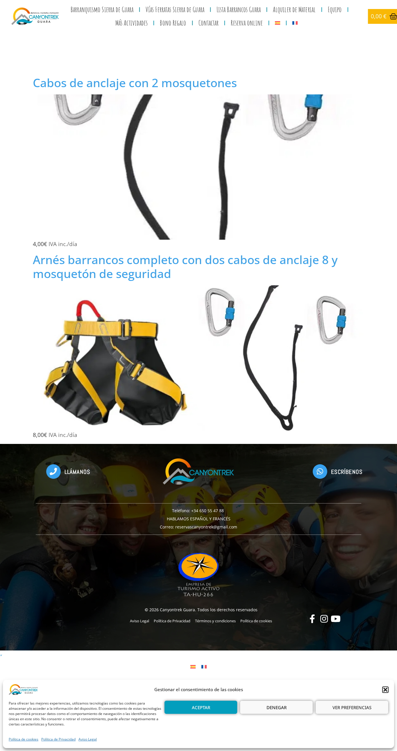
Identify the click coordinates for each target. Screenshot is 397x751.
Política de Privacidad (58, 739)
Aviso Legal (87, 739)
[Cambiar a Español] (193, 666)
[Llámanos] (53, 471)
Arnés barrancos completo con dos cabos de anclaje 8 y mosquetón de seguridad (185, 267)
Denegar (277, 707)
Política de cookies (23, 739)
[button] (385, 690)
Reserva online (246, 22)
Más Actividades (131, 22)
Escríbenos (346, 472)
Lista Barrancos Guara (239, 9)
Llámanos (77, 472)
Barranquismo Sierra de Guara (102, 9)
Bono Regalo (173, 22)
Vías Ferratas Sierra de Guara (175, 9)
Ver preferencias (351, 707)
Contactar (209, 22)
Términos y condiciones (215, 620)
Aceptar (201, 707)
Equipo (335, 9)
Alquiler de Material (294, 9)
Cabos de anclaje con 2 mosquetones (135, 83)
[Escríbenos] (320, 471)
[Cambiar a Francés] (295, 23)
